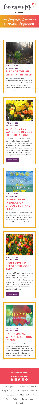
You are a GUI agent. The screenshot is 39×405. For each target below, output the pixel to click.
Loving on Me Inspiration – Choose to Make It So (18, 204)
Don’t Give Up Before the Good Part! (19, 266)
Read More (12, 160)
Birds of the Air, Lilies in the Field (19, 73)
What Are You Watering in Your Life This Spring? (19, 131)
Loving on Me (19, 6)
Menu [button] (21, 12)
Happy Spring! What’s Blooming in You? (19, 336)
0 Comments (12, 68)
